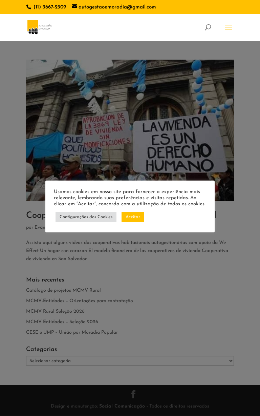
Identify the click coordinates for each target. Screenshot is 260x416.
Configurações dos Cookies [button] (86, 217)
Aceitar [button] (133, 217)
